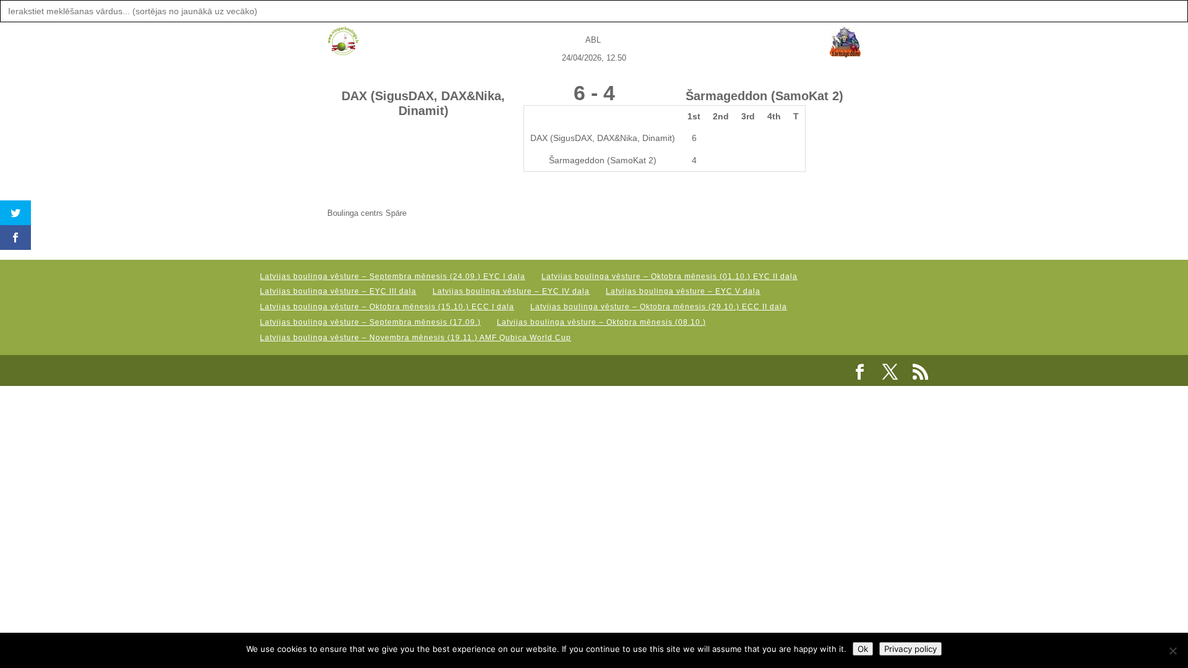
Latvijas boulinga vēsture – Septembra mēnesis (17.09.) (370, 322)
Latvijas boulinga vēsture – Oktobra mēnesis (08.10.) (601, 322)
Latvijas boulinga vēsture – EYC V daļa (683, 291)
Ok (863, 649)
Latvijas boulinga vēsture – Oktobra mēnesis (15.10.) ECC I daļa (387, 306)
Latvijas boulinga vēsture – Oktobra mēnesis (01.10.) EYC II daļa (669, 276)
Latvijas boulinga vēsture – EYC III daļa (338, 291)
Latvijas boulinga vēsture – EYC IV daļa (511, 291)
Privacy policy (910, 649)
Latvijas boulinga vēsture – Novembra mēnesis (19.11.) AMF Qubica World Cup (415, 337)
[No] (1172, 650)
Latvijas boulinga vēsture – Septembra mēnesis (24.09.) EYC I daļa (392, 276)
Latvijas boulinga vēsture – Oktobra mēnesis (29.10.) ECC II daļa (658, 306)
